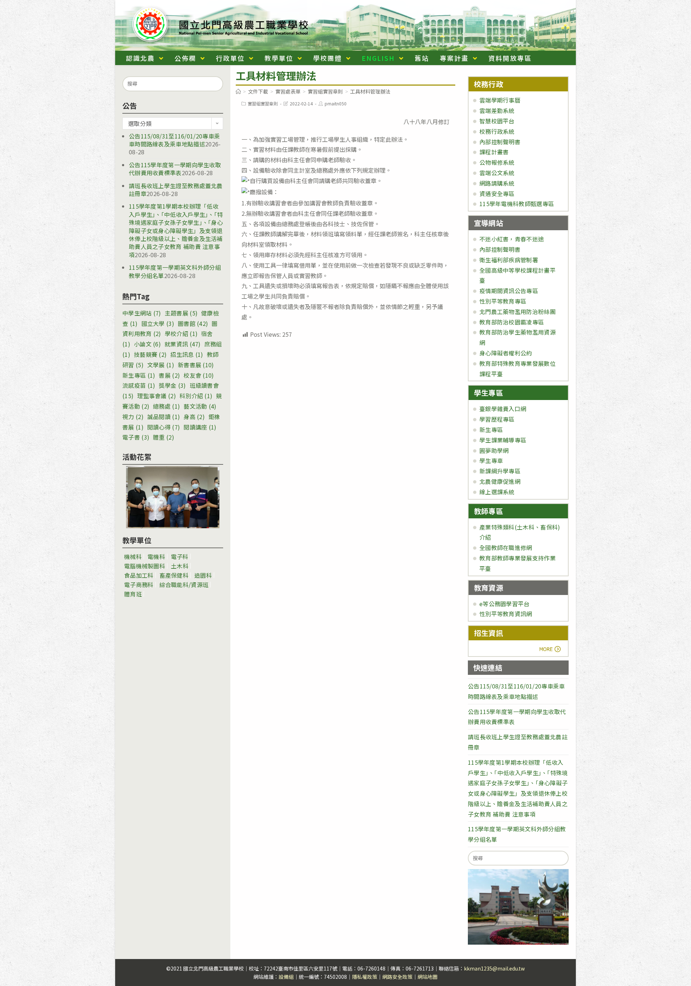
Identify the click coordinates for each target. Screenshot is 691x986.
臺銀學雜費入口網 (502, 408)
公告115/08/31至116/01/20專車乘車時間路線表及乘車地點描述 (174, 140)
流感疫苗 (138, 385)
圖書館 (193, 323)
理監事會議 (156, 395)
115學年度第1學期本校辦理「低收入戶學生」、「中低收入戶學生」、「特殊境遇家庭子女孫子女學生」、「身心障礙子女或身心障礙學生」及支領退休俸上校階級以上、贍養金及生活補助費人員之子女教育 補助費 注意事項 (176, 230)
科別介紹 (196, 395)
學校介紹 (181, 333)
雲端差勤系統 (497, 110)
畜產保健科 (174, 575)
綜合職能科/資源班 (184, 584)
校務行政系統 (497, 131)
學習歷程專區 (497, 419)
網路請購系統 (497, 183)
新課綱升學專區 (499, 471)
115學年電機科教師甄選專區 (516, 203)
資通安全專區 (497, 193)
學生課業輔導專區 (502, 440)
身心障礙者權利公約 (505, 353)
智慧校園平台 (497, 121)
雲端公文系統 (497, 172)
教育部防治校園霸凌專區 (511, 322)
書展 (169, 375)
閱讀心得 (163, 427)
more (494, 649)
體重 (163, 437)
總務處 (166, 406)
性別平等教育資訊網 (505, 613)
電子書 (135, 437)
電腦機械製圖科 (144, 566)
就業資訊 (182, 344)
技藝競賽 (150, 354)
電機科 (156, 556)
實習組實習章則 (263, 103)
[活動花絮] (172, 497)
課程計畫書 (494, 151)
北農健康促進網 (499, 481)
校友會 (199, 375)
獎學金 (172, 385)
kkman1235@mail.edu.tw (494, 968)
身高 (194, 416)
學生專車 (491, 460)
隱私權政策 (364, 976)
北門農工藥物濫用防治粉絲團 (517, 311)
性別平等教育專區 (502, 301)
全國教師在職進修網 (505, 547)
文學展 (160, 364)
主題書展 (181, 313)
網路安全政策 (397, 976)
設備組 (286, 976)
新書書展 (196, 364)
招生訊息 (186, 354)
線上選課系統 (497, 491)
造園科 (203, 575)
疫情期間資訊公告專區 (508, 290)
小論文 (147, 344)
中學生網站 (141, 313)
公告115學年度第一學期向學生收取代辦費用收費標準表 (175, 168)
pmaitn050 (336, 103)
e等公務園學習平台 (504, 603)
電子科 (180, 556)
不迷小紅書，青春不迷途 (511, 239)
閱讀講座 (200, 427)
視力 (133, 416)
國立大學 (157, 323)
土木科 (180, 566)
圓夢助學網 (494, 450)
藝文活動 (200, 406)
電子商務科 (139, 584)
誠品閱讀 (163, 416)
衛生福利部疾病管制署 (508, 259)
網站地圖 (427, 976)
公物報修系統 (497, 162)
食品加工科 (139, 575)
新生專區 (138, 375)
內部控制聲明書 (499, 141)
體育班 (133, 594)
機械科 (133, 556)
